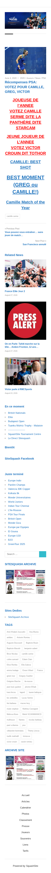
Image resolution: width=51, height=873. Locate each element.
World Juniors (15, 501)
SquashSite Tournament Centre (24, 434)
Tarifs (25, 850)
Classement (25, 820)
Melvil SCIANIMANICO (31, 714)
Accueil (25, 795)
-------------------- (16, 430)
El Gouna (13, 531)
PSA (44, 78)
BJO (10, 540)
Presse (25, 826)
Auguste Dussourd (14, 643)
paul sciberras (12, 725)
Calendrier (25, 807)
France (40, 670)
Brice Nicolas (12, 654)
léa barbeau (11, 703)
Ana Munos (34, 632)
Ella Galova (26, 665)
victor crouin (12, 742)
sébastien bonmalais (15, 731)
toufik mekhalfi (13, 736)
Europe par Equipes (18, 527)
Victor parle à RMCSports (18, 389)
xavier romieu (26, 742)
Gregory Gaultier (26, 676)
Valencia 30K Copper (19, 489)
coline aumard (12, 659)
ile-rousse (28, 681)
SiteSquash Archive (18, 617)
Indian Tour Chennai (18, 506)
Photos (25, 813)
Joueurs (30, 78)
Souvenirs (25, 838)
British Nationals (17, 413)
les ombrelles (12, 698)
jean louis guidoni (14, 687)
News (37, 78)
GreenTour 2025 (16, 544)
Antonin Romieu (23, 637)
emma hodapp (12, 670)
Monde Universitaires (19, 497)
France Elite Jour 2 (15, 291)
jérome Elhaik (30, 687)
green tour (11, 676)
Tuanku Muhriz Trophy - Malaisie (25, 425)
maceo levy (25, 703)
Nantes (22, 720)
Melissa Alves (12, 714)
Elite (10, 417)
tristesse (26, 736)
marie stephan (12, 709)
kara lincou (11, 692)
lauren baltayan (35, 692)
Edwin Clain (27, 659)
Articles (26, 801)
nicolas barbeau (35, 720)
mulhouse (11, 720)
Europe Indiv (14, 480)
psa (23, 725)
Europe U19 (14, 535)
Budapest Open (16, 421)
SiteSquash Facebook (19, 458)
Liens (25, 844)
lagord (22, 692)
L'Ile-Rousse (14, 510)
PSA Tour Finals (16, 514)
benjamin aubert (30, 648)
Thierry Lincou (33, 731)
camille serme (12, 216)
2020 (22, 78)
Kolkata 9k (13, 493)
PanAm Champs (16, 485)
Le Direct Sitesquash (19, 438)
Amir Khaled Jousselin (16, 632)
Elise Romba (12, 665)
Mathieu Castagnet (30, 709)
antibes (10, 637)
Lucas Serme (27, 698)
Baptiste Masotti (13, 648)
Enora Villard (28, 670)
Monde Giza (14, 523)
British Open (14, 518)
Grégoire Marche (13, 681)
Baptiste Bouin (32, 643)
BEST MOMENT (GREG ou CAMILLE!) (25, 185)
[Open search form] (42, 37)
